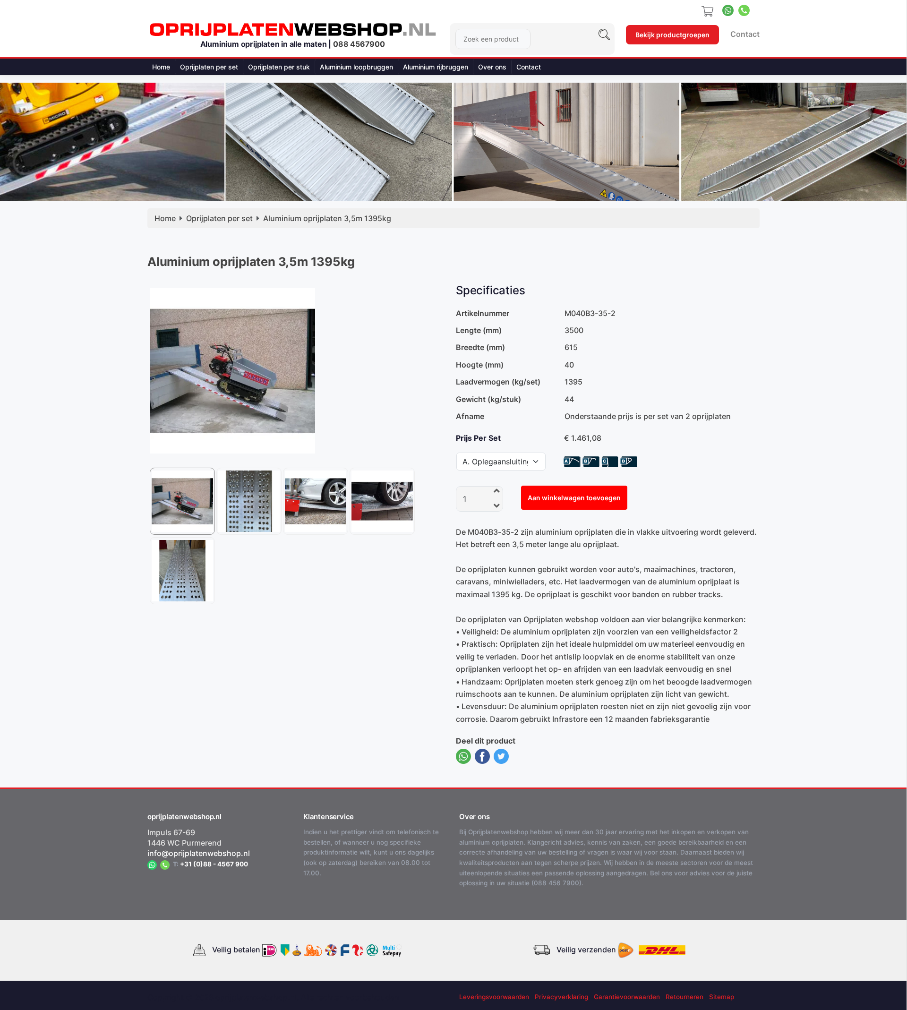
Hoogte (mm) (480, 364)
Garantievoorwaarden (627, 997)
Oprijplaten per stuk (279, 67)
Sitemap (721, 997)
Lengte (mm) (479, 330)
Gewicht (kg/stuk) (488, 399)
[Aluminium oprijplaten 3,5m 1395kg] (232, 370)
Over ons (492, 67)
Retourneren (684, 997)
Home (161, 67)
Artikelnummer (482, 313)
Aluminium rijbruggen (435, 67)
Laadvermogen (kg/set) (498, 381)
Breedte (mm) (480, 347)
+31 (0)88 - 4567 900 (214, 864)
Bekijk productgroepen (672, 35)
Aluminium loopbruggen (356, 67)
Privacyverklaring (561, 997)
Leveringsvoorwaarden (494, 997)
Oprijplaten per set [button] (209, 67)
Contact (745, 34)
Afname (470, 416)
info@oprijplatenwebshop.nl (198, 853)
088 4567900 (359, 44)
